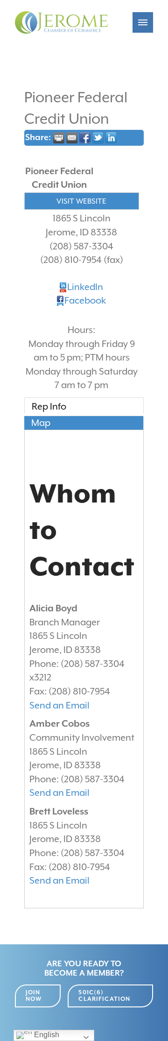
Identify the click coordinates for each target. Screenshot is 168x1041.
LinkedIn (85, 287)
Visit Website (81, 201)
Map (40, 423)
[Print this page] (58, 137)
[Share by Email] (71, 137)
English (45, 1035)
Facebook (85, 300)
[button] (143, 22)
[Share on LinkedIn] (111, 137)
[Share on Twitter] (98, 137)
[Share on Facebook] (85, 137)
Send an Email (59, 705)
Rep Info (49, 406)
